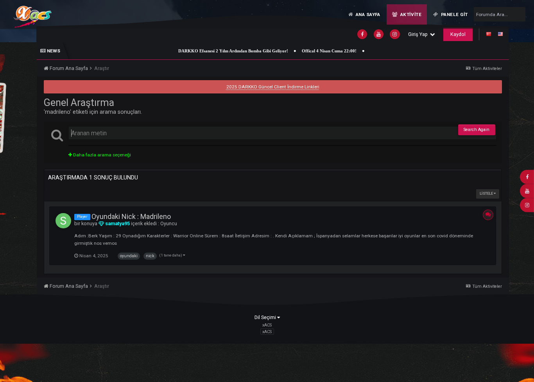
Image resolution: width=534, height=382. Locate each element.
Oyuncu (168, 223)
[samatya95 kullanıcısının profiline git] (63, 221)
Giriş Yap (419, 34)
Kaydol (458, 34)
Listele (487, 193)
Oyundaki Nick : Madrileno (131, 216)
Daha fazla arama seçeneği (101, 155)
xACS (267, 331)
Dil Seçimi (265, 317)
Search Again (476, 129)
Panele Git (454, 14)
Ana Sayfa (367, 14)
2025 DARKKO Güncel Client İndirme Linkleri (272, 87)
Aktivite (410, 14)
